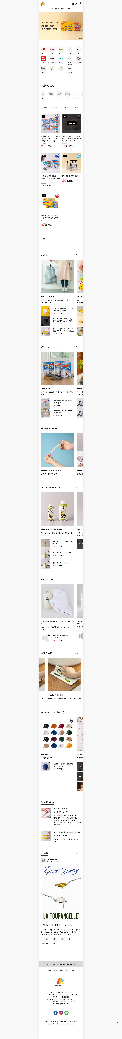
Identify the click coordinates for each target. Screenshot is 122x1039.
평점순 (76, 107)
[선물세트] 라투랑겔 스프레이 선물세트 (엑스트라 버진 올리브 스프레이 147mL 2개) (71, 138)
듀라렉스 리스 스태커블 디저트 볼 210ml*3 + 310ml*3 (62, 775)
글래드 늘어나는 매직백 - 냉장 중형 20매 (62, 310)
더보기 (76, 255)
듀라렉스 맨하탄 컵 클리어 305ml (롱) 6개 (62, 785)
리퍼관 (68, 9)
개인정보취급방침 (69, 970)
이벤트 (62, 9)
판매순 (55, 107)
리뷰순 (66, 107)
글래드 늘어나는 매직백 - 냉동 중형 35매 (62, 330)
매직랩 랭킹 (45, 107)
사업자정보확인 (71, 964)
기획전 (57, 9)
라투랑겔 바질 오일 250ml (60, 542)
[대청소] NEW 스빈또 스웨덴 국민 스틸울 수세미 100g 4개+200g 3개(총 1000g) (50, 138)
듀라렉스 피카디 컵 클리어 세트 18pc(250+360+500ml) (61, 765)
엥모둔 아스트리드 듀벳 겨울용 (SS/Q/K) (61, 634)
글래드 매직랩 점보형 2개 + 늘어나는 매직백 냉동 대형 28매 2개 (50, 218)
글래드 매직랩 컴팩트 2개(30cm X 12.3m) (66, 832)
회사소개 (48, 964)
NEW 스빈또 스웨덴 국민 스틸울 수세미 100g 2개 (62, 412)
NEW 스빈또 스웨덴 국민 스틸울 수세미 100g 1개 (62, 402)
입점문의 (55, 964)
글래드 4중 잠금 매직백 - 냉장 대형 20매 (62, 320)
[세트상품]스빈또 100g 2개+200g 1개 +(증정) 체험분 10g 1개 (50, 178)
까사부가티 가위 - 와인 (60, 809)
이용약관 (50, 970)
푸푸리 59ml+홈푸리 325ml (70, 176)
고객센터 (62, 964)
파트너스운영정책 (58, 970)
